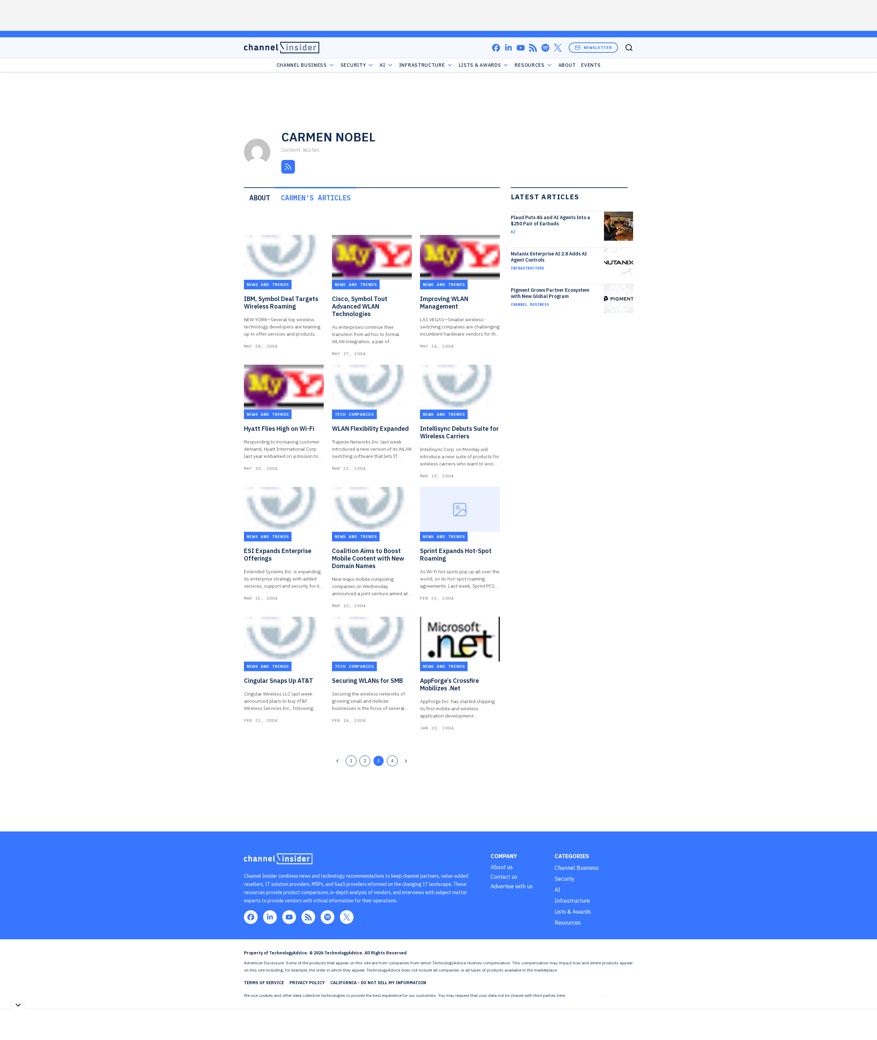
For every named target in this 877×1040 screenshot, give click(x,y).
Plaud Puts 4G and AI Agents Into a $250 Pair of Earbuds (550, 220)
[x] (558, 48)
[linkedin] (508, 48)
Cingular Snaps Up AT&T (278, 681)
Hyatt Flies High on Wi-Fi (279, 429)
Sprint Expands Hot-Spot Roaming (456, 554)
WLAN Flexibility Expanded (370, 429)
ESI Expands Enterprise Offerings (277, 554)
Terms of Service (264, 982)
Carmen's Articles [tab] (316, 197)
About (567, 65)
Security (353, 65)
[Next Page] (405, 760)
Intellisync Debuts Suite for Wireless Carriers (459, 432)
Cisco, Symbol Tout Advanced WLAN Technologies (359, 306)
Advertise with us (512, 886)
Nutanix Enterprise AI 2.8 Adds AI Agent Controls (549, 257)
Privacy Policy (307, 982)
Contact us (504, 876)
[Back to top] (863, 1019)
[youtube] (521, 48)
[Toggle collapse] (18, 1005)
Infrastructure (422, 65)
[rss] (533, 48)
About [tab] (259, 197)
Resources (568, 922)
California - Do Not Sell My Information (378, 982)
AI (382, 65)
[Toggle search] (629, 47)
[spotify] (545, 48)
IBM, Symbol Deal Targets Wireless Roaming (281, 302)
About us (502, 867)
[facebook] (496, 48)
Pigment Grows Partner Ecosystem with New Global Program (550, 293)
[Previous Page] (337, 760)
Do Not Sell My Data (586, 995)
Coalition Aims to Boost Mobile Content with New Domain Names (368, 558)
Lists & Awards (573, 911)
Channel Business (301, 65)
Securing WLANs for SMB (367, 681)
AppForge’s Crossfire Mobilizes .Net (449, 684)
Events (591, 65)
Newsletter (598, 47)
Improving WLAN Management (444, 302)
